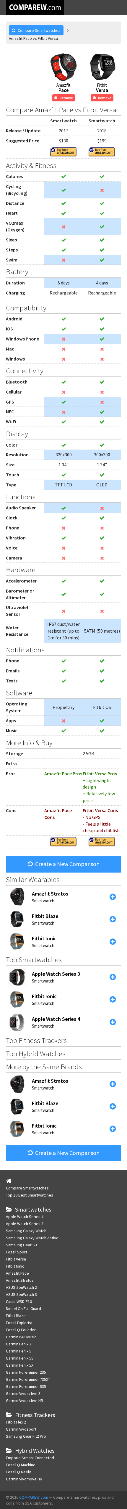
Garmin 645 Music (21, 1336)
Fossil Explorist (19, 1322)
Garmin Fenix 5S (20, 1358)
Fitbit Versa (16, 1259)
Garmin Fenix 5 (18, 1351)
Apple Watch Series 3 (24, 1223)
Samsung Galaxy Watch (26, 1230)
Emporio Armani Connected (30, 1457)
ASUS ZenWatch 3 (21, 1294)
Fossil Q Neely (18, 1472)
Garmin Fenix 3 (18, 1344)
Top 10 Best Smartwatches (29, 1195)
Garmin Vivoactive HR (24, 1400)
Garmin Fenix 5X (19, 1365)
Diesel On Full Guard (23, 1308)
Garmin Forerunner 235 (26, 1372)
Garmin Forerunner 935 (26, 1386)
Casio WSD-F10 (19, 1301)
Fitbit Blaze (16, 1315)
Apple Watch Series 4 (24, 1216)
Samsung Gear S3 (21, 1245)
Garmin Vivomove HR (24, 1479)
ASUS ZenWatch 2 (21, 1287)
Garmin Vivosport (21, 1429)
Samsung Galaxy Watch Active (32, 1237)
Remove (66, 98)
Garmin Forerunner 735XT (28, 1379)
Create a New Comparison (67, 864)
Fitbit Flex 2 (16, 1422)
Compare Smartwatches (27, 1188)
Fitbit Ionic (15, 1266)
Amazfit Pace (17, 1273)
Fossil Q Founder (21, 1329)
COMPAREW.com (33, 1497)
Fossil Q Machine (20, 1464)
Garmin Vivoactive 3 (23, 1393)
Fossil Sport (16, 1252)
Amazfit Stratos (20, 1280)
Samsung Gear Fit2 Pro (26, 1436)
